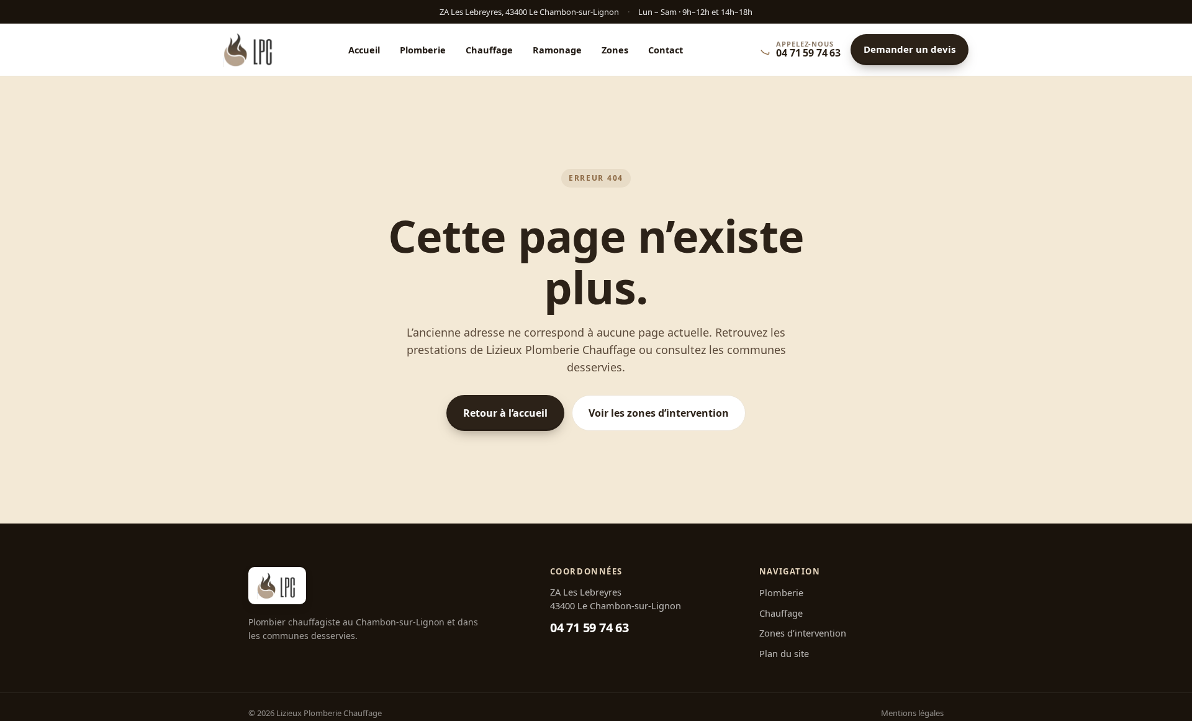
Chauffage (489, 49)
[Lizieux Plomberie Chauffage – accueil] (249, 49)
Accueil (364, 49)
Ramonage (557, 49)
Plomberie (423, 49)
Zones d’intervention (802, 633)
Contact (665, 49)
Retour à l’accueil (505, 413)
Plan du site (784, 653)
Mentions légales (912, 713)
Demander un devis (909, 49)
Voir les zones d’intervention (659, 413)
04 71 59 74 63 (589, 627)
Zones (615, 49)
